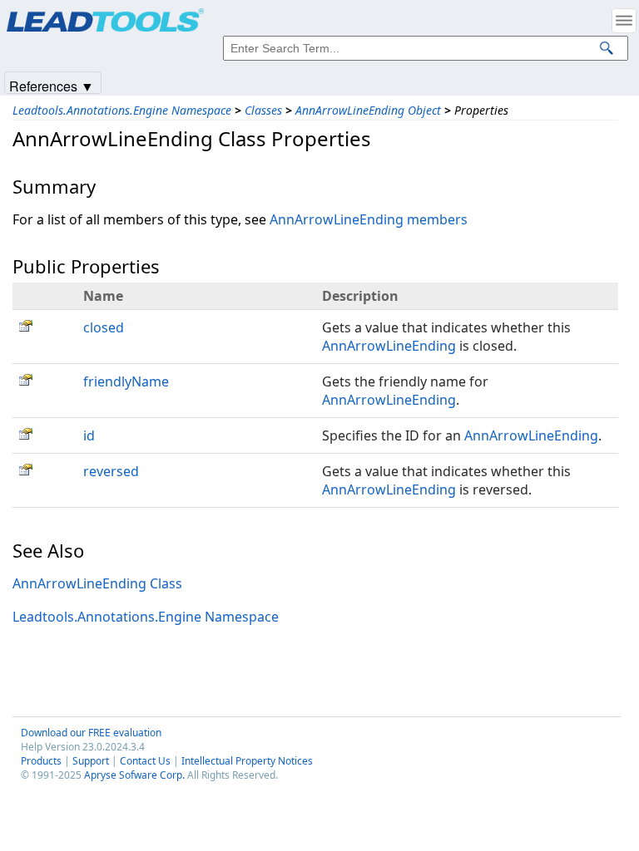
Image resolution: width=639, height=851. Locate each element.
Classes (263, 110)
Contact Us (145, 761)
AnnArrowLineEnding (389, 346)
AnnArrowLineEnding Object (368, 110)
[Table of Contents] (624, 20)
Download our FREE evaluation (91, 733)
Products (41, 761)
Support (90, 761)
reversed (111, 471)
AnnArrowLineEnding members (369, 219)
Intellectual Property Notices (247, 761)
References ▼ (51, 85)
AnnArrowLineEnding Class (97, 583)
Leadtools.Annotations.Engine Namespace (121, 110)
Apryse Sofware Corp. (134, 775)
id (89, 435)
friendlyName (126, 381)
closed (103, 327)
